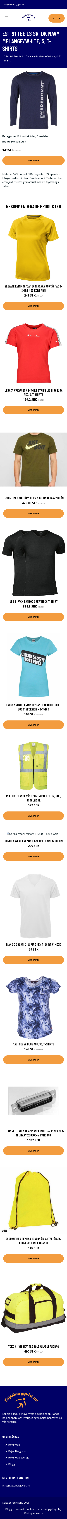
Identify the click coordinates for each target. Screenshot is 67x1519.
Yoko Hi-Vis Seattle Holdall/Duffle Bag (33, 1346)
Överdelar (42, 136)
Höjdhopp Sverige (18, 1457)
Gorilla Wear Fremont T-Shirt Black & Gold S (34, 841)
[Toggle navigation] (6, 18)
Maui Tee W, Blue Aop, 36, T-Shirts (33, 1044)
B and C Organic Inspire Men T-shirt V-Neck (33, 944)
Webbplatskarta (33, 1513)
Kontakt (19, 1509)
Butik (56, 18)
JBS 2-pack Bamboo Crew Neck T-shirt (34, 601)
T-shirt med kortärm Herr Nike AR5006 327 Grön (33, 498)
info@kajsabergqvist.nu (14, 4)
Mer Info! (33, 160)
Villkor (30, 1509)
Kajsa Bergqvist (17, 1451)
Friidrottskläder (26, 136)
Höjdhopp (14, 1444)
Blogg (11, 1464)
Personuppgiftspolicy (49, 1509)
